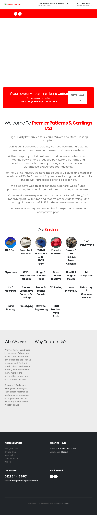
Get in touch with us (84, 5)
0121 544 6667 (83, 3)
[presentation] (6, 50)
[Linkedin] (56, 476)
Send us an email (44, 5)
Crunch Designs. (63, 503)
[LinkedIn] (20, 14)
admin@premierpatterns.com (24, 480)
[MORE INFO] (11, 242)
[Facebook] (15, 14)
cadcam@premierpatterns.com (53, 3)
